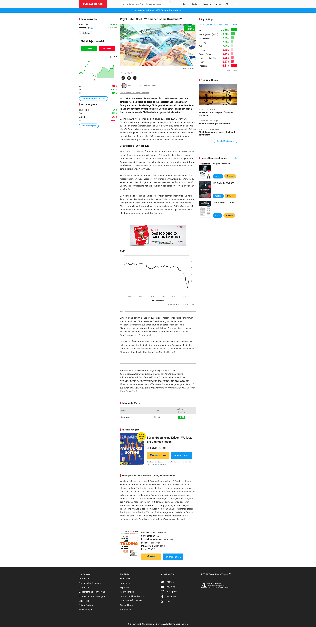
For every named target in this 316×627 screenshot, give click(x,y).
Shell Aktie (83, 24)
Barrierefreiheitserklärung (92, 591)
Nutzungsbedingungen (90, 583)
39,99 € (218, 176)
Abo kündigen (85, 609)
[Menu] (235, 4)
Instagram (172, 591)
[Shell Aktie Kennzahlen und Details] (98, 71)
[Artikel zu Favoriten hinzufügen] (135, 78)
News (215, 34)
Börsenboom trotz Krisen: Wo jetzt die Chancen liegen (169, 439)
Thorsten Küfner (149, 85)
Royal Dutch (126, 73)
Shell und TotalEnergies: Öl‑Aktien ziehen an (216, 113)
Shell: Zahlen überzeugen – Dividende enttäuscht (217, 133)
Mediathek (125, 578)
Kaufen (89, 48)
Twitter (170, 601)
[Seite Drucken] (129, 78)
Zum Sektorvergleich (89, 125)
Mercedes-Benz (204, 38)
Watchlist (86, 33)
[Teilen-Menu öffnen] (123, 78)
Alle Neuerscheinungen (232, 158)
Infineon (202, 50)
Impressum (84, 578)
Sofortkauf (162, 455)
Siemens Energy (205, 54)
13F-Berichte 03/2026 (223, 183)
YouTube (171, 586)
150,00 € (218, 196)
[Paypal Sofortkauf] (151, 557)
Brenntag (202, 42)
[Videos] (219, 4)
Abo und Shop (126, 605)
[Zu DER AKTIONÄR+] (207, 4)
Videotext (84, 600)
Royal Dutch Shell (181, 305)
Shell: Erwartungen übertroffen (214, 123)
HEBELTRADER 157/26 (223, 202)
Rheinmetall (203, 65)
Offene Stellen (86, 605)
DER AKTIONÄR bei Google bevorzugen (134, 93)
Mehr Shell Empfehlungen (225, 141)
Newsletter (125, 583)
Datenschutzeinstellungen (92, 596)
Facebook (171, 596)
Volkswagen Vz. (204, 34)
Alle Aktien (125, 574)
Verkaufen (107, 48)
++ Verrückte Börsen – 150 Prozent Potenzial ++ (158, 10)
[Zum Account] (194, 4)
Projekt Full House (221, 163)
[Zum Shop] (184, 4)
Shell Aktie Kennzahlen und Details (93, 98)
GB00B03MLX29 (85, 28)
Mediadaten (84, 574)
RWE (200, 46)
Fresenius (202, 62)
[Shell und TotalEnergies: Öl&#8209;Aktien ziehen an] (218, 94)
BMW (200, 30)
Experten (124, 587)
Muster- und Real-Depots (132, 596)
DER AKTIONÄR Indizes (131, 600)
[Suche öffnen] (124, 4)
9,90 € (217, 215)
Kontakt (170, 581)
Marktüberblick (127, 591)
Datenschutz (85, 587)
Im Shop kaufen (181, 455)
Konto (157, 464)
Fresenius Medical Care (207, 58)
